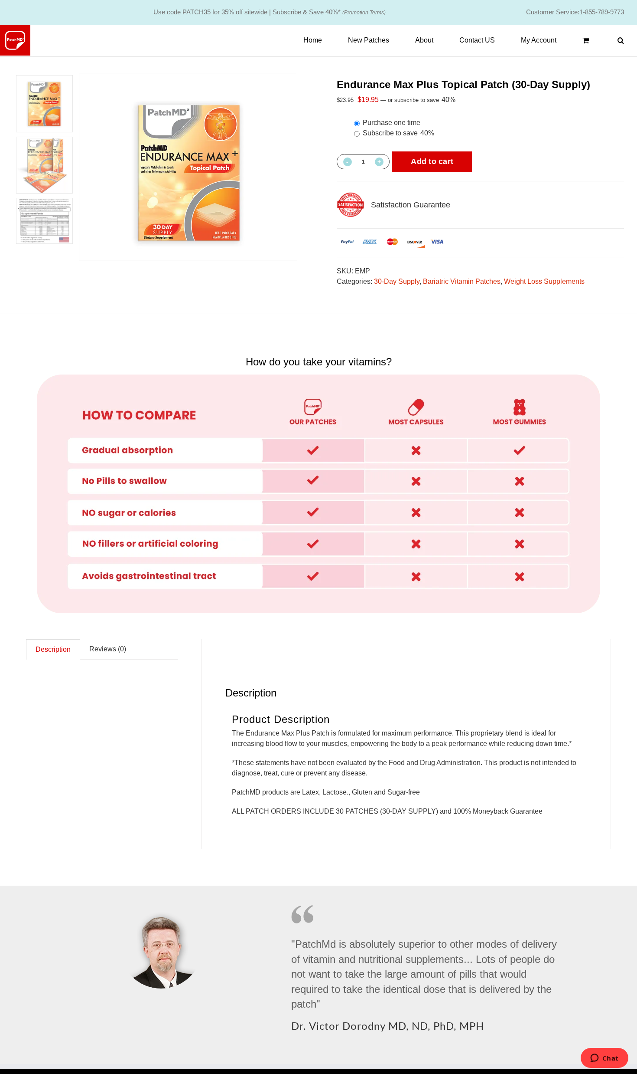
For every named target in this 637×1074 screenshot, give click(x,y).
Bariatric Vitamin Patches (461, 281)
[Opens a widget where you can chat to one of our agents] (604, 1059)
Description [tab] (53, 649)
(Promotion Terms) (364, 13)
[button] (620, 40)
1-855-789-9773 (601, 12)
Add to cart (432, 161)
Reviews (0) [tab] (107, 649)
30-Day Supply (396, 281)
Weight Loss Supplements (544, 281)
